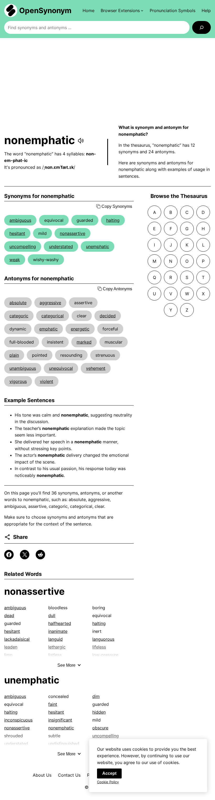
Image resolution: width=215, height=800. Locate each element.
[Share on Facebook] (9, 554)
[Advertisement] (107, 81)
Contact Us (69, 775)
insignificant (60, 720)
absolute (17, 302)
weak (14, 259)
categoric (18, 315)
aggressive (50, 302)
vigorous (18, 381)
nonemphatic (61, 727)
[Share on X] (24, 554)
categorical (52, 315)
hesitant (17, 233)
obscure (100, 727)
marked (84, 342)
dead (9, 615)
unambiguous (22, 368)
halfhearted (59, 623)
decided (108, 315)
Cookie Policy (108, 782)
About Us (42, 775)
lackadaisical (17, 639)
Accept (109, 773)
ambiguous (20, 220)
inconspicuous (18, 720)
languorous (103, 639)
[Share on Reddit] (40, 554)
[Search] (201, 27)
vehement (95, 368)
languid (55, 639)
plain (14, 355)
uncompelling (22, 246)
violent (46, 381)
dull (51, 615)
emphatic (48, 328)
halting (113, 220)
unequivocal (61, 368)
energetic (80, 328)
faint (52, 704)
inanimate (57, 631)
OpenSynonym (45, 10)
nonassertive (72, 233)
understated (61, 246)
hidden (99, 712)
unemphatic (97, 246)
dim (96, 696)
